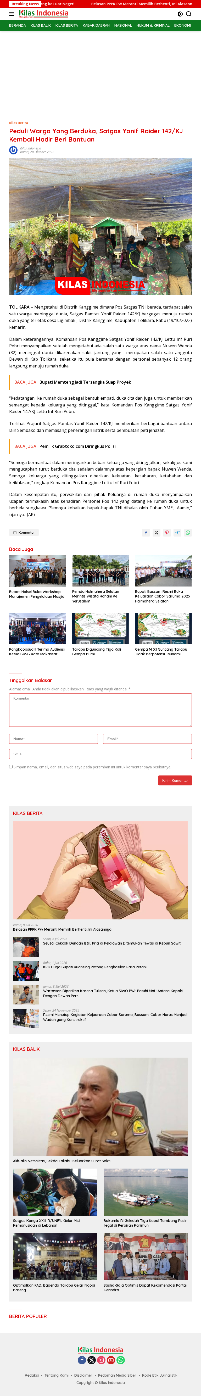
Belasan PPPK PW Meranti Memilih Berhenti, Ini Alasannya (111, 4)
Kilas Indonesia (30, 148)
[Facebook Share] (146, 533)
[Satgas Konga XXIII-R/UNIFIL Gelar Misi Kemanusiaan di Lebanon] (55, 1192)
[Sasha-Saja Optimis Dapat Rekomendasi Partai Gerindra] (146, 1256)
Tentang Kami (56, 1375)
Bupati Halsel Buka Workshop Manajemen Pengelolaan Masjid (36, 594)
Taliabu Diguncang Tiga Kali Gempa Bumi (96, 651)
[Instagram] (101, 1360)
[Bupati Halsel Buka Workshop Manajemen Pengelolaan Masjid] (37, 571)
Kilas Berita (18, 122)
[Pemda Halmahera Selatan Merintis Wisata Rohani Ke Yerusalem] (100, 571)
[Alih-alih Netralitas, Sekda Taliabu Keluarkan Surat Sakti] (100, 1107)
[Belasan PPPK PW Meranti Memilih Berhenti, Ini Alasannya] (100, 870)
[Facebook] (82, 1360)
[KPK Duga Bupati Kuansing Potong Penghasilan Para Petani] (26, 971)
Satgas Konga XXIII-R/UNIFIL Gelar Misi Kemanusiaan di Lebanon (46, 1223)
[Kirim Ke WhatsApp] (188, 533)
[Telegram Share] (177, 533)
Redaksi (32, 1375)
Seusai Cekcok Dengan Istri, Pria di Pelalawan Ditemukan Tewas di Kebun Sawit (112, 943)
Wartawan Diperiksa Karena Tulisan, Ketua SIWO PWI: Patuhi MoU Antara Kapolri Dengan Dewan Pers (113, 993)
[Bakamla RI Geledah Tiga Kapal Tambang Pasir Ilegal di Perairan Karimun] (146, 1192)
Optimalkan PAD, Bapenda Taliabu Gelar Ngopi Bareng (54, 1287)
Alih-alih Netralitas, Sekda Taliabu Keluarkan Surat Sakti (61, 1161)
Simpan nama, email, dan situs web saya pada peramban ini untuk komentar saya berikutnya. (92, 766)
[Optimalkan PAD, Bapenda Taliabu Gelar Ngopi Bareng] (55, 1256)
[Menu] (12, 13)
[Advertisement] (100, 70)
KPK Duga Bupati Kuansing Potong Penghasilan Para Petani (95, 967)
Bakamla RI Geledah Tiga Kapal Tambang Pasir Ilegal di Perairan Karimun (145, 1223)
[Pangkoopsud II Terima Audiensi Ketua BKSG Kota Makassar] (37, 628)
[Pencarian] (189, 14)
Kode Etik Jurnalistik (159, 1375)
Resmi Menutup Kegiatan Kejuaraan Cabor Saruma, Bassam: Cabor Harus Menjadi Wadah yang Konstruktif (115, 1017)
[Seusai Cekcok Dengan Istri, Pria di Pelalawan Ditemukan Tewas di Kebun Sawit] (26, 947)
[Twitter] (91, 1360)
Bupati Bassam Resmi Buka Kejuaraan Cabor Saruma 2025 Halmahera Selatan (162, 596)
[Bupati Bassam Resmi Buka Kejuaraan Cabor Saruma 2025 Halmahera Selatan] (163, 571)
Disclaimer (83, 1375)
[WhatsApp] (120, 1360)
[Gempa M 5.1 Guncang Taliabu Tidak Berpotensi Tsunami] (163, 628)
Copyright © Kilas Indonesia (100, 1382)
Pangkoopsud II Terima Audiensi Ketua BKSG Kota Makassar (37, 651)
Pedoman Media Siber (117, 1375)
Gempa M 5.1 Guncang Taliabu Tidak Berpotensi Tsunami (161, 651)
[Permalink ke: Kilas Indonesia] (13, 149)
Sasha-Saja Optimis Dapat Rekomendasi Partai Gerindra (145, 1287)
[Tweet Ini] (156, 533)
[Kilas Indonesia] (43, 13)
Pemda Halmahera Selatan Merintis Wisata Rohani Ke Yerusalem (95, 596)
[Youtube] (111, 1360)
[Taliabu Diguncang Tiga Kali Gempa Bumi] (100, 628)
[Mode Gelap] (180, 14)
